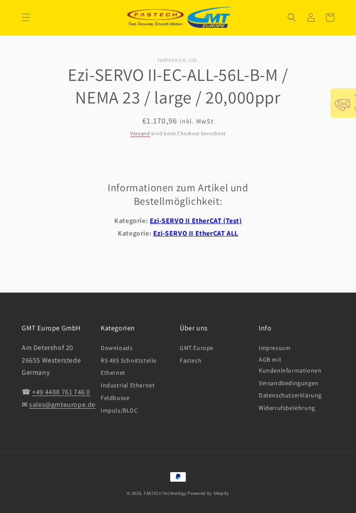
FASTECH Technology (165, 493)
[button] (26, 17)
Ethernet (113, 372)
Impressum (274, 348)
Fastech (190, 360)
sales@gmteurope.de (62, 404)
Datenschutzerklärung (290, 395)
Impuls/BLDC (119, 410)
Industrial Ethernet (128, 385)
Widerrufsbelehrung (287, 408)
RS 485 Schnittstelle (129, 360)
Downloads (116, 348)
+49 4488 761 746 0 (61, 391)
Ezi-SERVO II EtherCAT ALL (195, 233)
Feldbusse (115, 398)
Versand (140, 133)
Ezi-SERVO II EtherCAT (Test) (196, 220)
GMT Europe (197, 348)
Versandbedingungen (289, 383)
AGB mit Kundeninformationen (290, 365)
